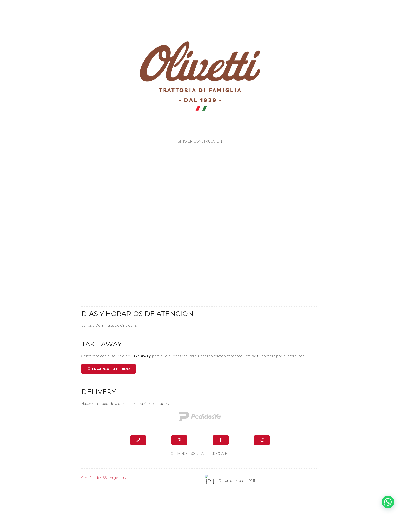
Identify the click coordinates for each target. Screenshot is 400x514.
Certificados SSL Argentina (104, 478)
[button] (388, 502)
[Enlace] (200, 416)
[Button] (138, 440)
